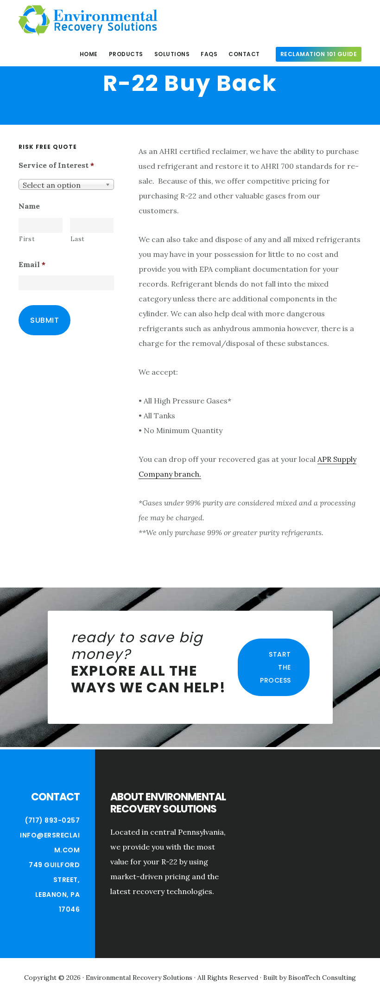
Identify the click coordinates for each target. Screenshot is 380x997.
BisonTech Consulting (322, 977)
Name (29, 206)
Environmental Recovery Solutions (88, 20)
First (27, 239)
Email (32, 264)
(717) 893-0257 (52, 820)
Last (77, 239)
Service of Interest (56, 165)
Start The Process (275, 667)
